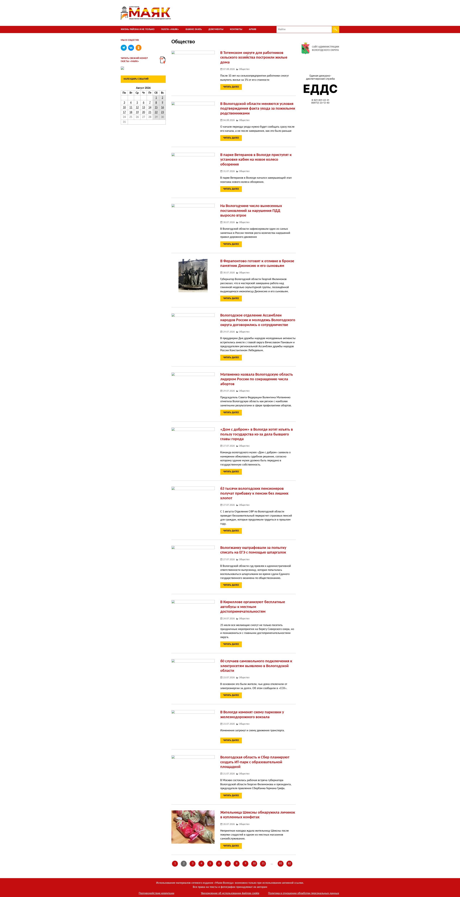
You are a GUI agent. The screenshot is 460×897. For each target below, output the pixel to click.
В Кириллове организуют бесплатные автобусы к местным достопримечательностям (252, 607)
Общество (244, 69)
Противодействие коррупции (156, 893)
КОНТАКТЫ (236, 29)
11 (263, 863)
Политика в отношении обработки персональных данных (303, 893)
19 (137, 112)
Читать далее (231, 87)
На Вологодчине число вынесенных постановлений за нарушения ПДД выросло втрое (251, 211)
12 (137, 107)
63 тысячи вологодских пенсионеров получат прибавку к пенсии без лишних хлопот (254, 493)
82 (289, 863)
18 (130, 112)
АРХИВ (252, 29)
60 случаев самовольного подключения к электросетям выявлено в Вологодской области (256, 666)
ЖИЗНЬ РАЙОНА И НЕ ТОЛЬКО (138, 29)
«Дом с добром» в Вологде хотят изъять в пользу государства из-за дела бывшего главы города (256, 434)
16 (162, 107)
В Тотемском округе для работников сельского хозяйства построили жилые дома (253, 58)
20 (143, 112)
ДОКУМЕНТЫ (215, 29)
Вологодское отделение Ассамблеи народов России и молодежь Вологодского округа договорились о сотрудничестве (257, 320)
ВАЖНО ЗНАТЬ (194, 29)
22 (156, 112)
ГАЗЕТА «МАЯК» (170, 29)
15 (156, 107)
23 (162, 112)
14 (149, 107)
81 (280, 863)
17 (124, 112)
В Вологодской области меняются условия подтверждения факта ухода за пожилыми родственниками (257, 109)
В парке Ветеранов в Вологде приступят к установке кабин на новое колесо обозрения (256, 160)
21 (149, 112)
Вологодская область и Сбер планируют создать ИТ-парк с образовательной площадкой (254, 762)
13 (143, 107)
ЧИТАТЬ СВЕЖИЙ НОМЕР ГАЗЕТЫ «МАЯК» (134, 60)
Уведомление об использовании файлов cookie (230, 893)
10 (254, 863)
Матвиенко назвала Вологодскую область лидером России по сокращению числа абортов (256, 379)
